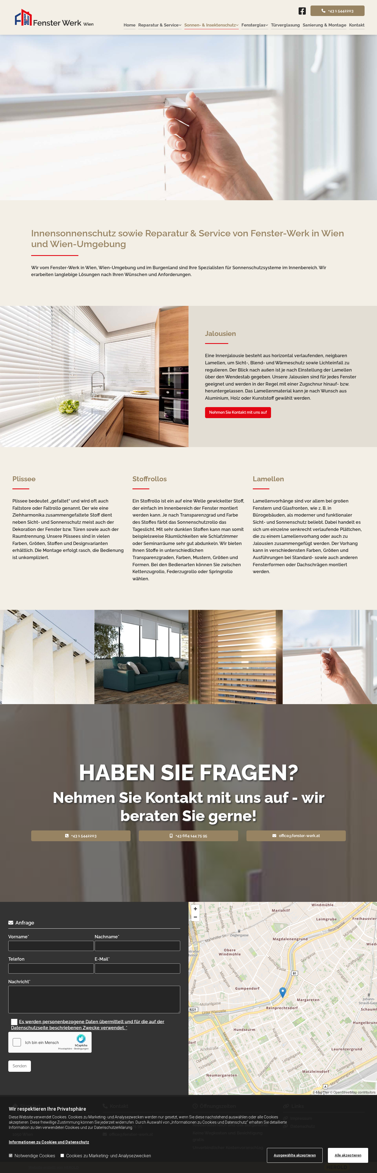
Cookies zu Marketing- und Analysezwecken (108, 1155)
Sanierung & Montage (324, 25)
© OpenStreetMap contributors (353, 1092)
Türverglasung (285, 25)
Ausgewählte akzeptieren (295, 1155)
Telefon (16, 959)
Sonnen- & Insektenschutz (210, 25)
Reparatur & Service (158, 25)
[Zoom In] (195, 909)
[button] (337, 11)
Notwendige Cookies (35, 1155)
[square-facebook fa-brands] (302, 11)
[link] (159, 25)
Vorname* (18, 936)
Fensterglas (253, 25)
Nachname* (107, 936)
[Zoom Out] (195, 917)
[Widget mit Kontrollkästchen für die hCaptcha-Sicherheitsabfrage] (50, 1042)
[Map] (283, 998)
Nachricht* (19, 981)
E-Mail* (102, 959)
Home (130, 25)
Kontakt (357, 25)
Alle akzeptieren (348, 1155)
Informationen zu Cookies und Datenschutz (49, 1142)
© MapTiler (321, 1092)
